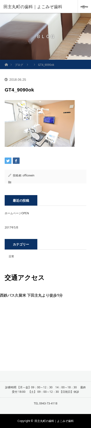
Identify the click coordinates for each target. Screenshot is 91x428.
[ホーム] (6, 61)
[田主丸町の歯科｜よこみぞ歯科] (39, 6)
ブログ (19, 65)
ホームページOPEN (17, 213)
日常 (11, 256)
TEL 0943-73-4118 (45, 403)
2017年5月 (11, 227)
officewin (28, 175)
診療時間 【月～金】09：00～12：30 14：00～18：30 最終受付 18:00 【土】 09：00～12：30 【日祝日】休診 (45, 389)
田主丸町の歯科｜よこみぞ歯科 (54, 421)
